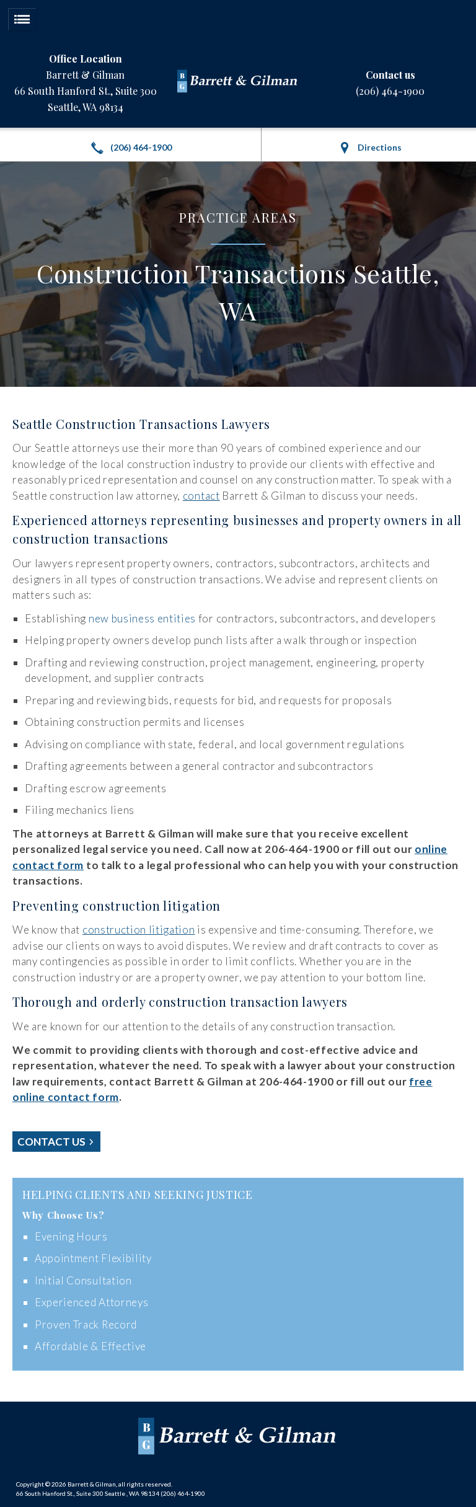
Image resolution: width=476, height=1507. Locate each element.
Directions (379, 147)
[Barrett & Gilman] (238, 82)
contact (201, 495)
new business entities (142, 618)
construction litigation (138, 929)
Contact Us (52, 1141)
